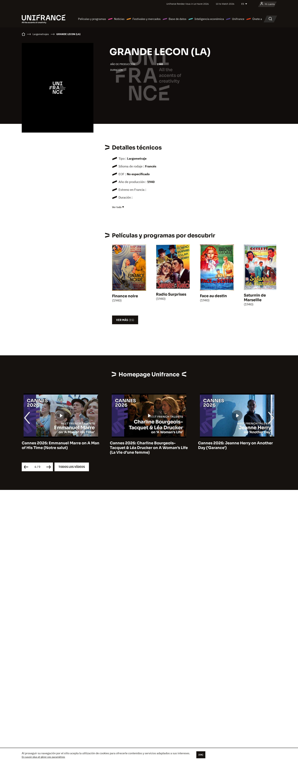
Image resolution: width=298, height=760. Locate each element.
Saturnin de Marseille (255, 297)
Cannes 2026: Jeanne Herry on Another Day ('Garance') (147, 445)
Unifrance (238, 19)
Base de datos (177, 19)
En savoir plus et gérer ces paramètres (43, 756)
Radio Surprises (171, 294)
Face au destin (213, 296)
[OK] (201, 754)
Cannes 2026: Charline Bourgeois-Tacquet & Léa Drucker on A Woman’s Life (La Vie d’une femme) (61, 448)
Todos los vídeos (72, 467)
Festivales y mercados (147, 19)
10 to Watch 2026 (225, 3)
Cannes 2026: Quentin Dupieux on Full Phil (234, 445)
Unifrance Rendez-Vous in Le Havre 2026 (187, 3)
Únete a (257, 19)
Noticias (119, 19)
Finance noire (125, 296)
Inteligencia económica (209, 19)
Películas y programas (92, 19)
